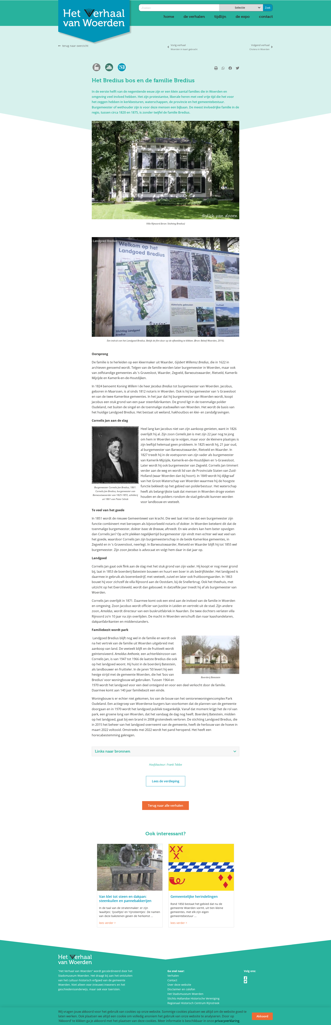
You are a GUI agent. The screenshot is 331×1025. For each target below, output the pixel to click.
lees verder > (107, 923)
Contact (172, 980)
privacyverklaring (227, 1021)
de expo (243, 16)
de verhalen (194, 16)
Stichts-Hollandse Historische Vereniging (193, 998)
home (169, 16)
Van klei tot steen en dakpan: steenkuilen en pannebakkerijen (125, 898)
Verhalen (173, 975)
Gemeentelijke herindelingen (194, 896)
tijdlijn (220, 16)
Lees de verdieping (165, 781)
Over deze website (179, 984)
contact (266, 16)
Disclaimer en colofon (181, 989)
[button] (216, 68)
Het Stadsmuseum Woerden (185, 994)
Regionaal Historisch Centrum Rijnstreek (193, 1003)
